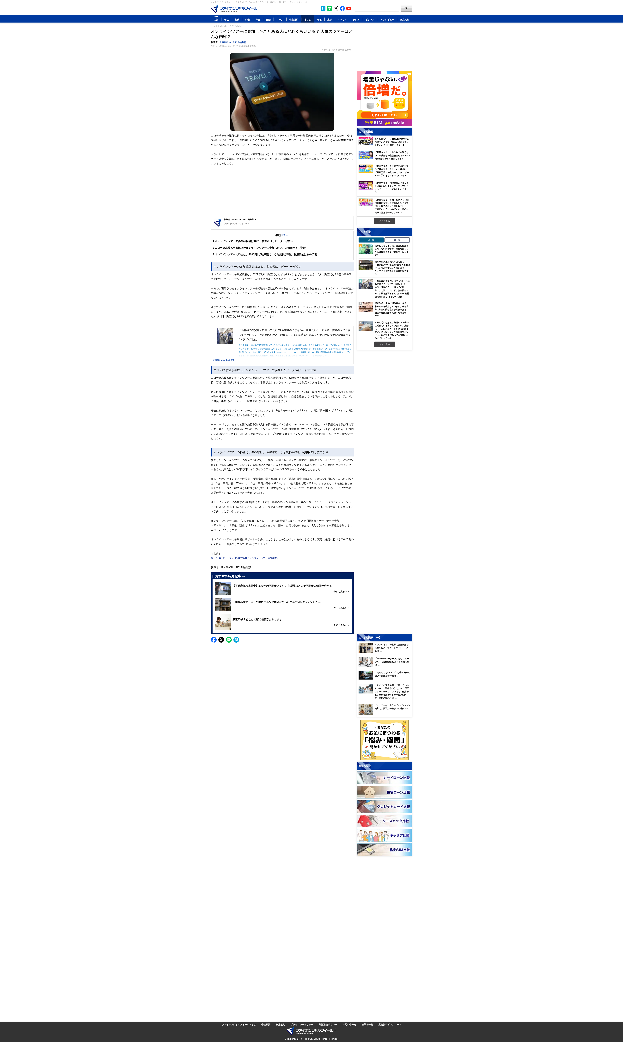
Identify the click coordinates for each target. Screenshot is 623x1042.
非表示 (284, 235)
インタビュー (387, 19)
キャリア (342, 19)
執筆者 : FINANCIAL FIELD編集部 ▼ (240, 219)
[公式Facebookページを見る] (342, 8)
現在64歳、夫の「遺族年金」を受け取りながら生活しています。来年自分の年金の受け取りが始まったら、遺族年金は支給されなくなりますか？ (392, 309)
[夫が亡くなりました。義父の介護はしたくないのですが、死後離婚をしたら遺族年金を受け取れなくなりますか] (366, 249)
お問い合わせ (349, 1024)
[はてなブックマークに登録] (236, 640)
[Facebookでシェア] (214, 640)
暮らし (307, 19)
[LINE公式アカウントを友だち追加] (329, 8)
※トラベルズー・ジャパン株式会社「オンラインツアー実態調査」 (245, 558)
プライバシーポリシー (302, 1024)
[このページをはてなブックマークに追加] (323, 8)
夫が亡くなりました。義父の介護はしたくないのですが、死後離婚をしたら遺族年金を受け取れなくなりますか (392, 250)
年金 (258, 19)
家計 (329, 19)
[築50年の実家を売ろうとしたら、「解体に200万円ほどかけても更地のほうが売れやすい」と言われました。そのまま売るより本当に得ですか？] (366, 265)
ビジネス (370, 19)
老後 (319, 19)
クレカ (356, 19)
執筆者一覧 (367, 1024)
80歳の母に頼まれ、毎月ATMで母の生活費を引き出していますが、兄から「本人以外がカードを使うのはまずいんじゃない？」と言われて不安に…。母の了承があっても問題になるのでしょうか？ (392, 330)
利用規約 (280, 1024)
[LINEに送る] (229, 640)
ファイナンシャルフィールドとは (239, 1024)
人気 (216, 19)
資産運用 (293, 19)
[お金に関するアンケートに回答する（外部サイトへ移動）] (384, 740)
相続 (237, 19)
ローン (279, 19)
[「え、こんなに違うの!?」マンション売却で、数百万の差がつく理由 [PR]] (385, 714)
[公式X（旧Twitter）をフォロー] (336, 8)
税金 (247, 19)
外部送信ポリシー (328, 1024)
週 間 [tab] (371, 240)
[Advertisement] (282, 191)
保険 (268, 19)
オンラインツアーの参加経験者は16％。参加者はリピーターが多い (253, 241)
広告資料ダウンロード (390, 1024)
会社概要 (265, 1024)
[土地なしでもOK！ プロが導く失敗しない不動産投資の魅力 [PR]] (385, 679)
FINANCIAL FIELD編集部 (233, 42)
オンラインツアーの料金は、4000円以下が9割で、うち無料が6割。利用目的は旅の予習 (265, 254)
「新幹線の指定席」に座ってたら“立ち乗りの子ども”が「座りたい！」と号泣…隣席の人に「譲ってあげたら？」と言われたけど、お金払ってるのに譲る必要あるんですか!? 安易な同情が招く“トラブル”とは (392, 289)
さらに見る (384, 221)
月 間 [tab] (397, 240)
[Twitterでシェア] (221, 640)
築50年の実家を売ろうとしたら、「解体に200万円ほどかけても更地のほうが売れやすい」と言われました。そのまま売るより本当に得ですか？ (392, 268)
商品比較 (404, 19)
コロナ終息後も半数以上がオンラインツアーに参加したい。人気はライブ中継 (259, 247)
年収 (226, 19)
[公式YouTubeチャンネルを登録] (349, 8)
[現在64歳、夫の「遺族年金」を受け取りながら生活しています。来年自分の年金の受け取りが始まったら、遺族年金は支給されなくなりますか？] (366, 307)
